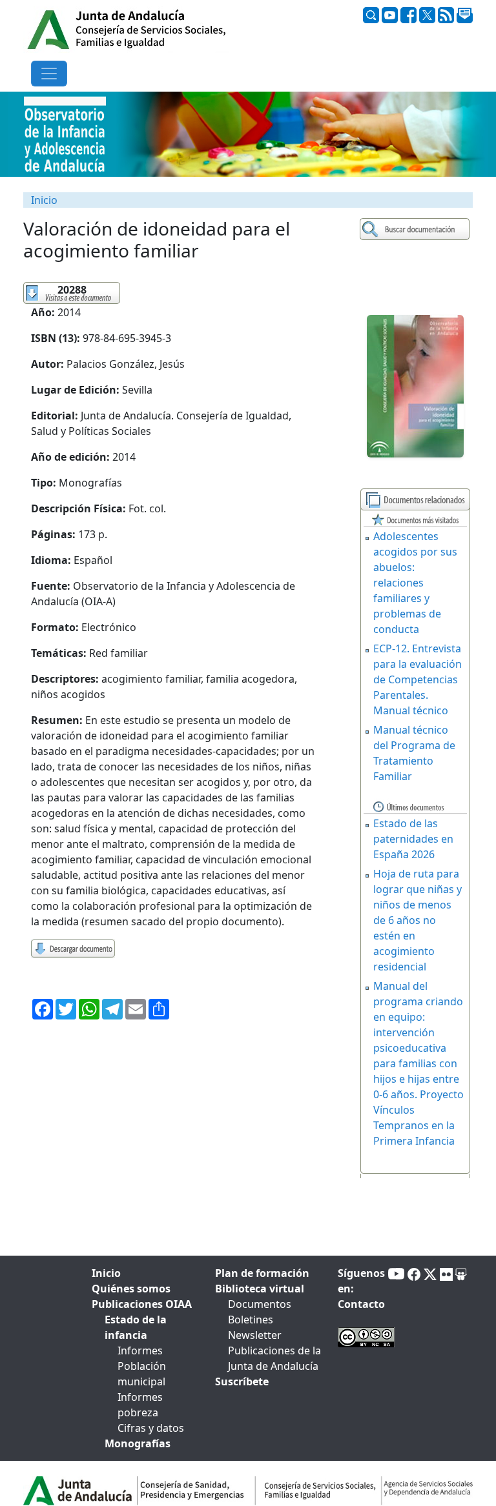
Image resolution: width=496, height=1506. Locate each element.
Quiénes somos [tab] (131, 1288)
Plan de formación (262, 1273)
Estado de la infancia (136, 1327)
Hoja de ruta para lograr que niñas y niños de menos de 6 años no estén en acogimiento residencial (417, 920)
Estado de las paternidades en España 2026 (413, 838)
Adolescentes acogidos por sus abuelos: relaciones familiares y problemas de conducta (415, 582)
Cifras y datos (151, 1428)
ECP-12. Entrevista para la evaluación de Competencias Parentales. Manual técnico (417, 679)
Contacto (361, 1304)
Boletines (250, 1319)
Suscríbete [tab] (242, 1381)
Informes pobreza (140, 1405)
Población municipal (142, 1374)
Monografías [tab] (137, 1443)
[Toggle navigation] (49, 73)
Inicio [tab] (106, 1273)
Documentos (259, 1304)
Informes (140, 1350)
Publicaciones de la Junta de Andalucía (274, 1358)
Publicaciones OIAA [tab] (142, 1304)
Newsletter (255, 1335)
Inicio (44, 200)
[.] (416, 229)
